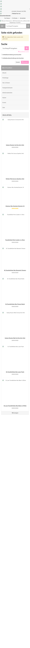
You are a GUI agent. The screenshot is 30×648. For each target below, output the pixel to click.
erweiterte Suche (24, 51)
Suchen (25, 62)
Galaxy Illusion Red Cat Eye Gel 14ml (15, 338)
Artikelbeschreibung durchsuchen (12, 54)
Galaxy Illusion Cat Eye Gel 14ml (15, 145)
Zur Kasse (7, 18)
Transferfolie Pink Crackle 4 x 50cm (15, 240)
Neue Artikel (7, 115)
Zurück (18, 62)
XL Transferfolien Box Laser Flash (15, 372)
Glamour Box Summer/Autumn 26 (15, 206)
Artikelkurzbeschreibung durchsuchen (13, 58)
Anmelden (23, 18)
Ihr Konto (14, 18)
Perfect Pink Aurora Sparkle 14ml (15, 179)
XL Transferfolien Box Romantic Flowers (15, 270)
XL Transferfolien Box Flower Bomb (15, 304)
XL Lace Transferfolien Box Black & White (15, 406)
